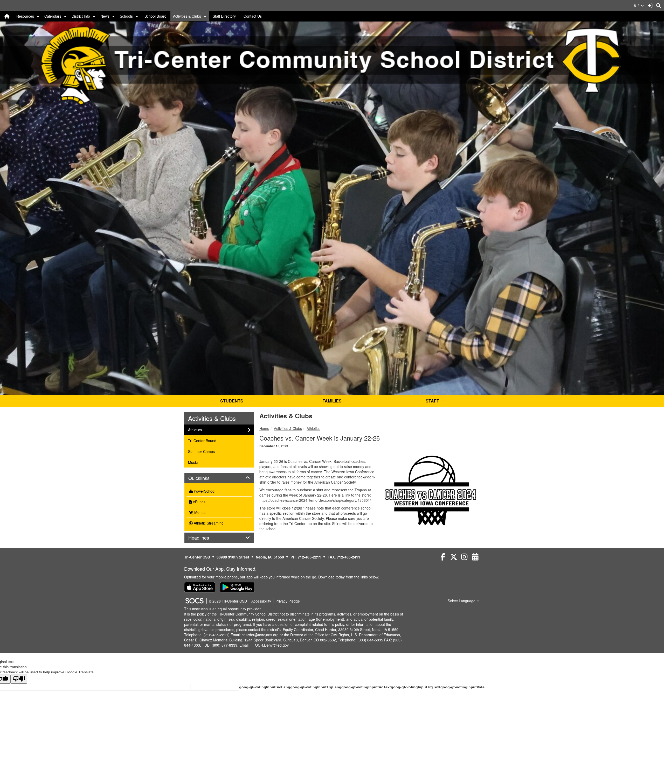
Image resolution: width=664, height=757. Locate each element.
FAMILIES (332, 401)
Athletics (313, 428)
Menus (199, 512)
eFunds (198, 501)
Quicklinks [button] (204, 478)
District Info (81, 16)
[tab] (219, 478)
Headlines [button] (204, 537)
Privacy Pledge (287, 601)
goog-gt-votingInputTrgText (415, 687)
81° (637, 5)
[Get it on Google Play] (237, 587)
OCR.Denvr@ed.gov (271, 645)
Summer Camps (201, 451)
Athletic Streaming (208, 523)
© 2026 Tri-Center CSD (228, 601)
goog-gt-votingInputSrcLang (264, 687)
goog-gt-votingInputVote (462, 687)
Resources (25, 16)
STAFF (432, 401)
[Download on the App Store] (199, 587)
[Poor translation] (19, 679)
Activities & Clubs (187, 16)
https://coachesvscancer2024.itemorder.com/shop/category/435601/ (315, 500)
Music (195, 462)
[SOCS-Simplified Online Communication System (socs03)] (194, 601)
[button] (38, 16)
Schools (126, 16)
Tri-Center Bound (202, 440)
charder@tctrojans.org (260, 634)
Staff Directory (224, 16)
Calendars (52, 16)
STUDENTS (231, 401)
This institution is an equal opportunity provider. (222, 608)
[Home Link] (7, 16)
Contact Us (253, 16)
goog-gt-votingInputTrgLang (315, 687)
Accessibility (261, 601)
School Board (155, 16)
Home (264, 428)
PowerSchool (204, 491)
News (104, 16)
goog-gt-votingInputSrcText (366, 687)
